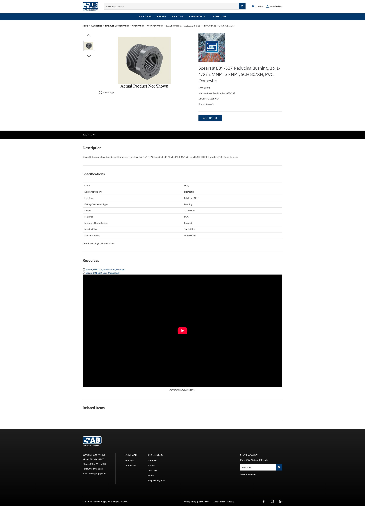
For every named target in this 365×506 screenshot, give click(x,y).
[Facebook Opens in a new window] (263, 501)
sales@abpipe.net (97, 473)
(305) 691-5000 (98, 464)
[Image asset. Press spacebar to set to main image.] (89, 46)
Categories (96, 26)
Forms (151, 475)
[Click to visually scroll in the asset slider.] (89, 35)
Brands (161, 16)
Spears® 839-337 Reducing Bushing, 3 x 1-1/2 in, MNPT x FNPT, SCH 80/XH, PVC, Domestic (200, 26)
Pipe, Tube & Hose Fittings (117, 26)
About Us (177, 16)
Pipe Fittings (138, 26)
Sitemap (231, 501)
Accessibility (219, 501)
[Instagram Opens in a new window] (272, 501)
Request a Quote (156, 480)
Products (145, 16)
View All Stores (248, 474)
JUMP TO (88, 134)
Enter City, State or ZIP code (254, 460)
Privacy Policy (189, 501)
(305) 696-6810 (95, 468)
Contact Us (219, 16)
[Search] (242, 6)
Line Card (152, 470)
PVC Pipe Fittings (155, 26)
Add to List (210, 118)
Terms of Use (204, 501)
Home (85, 26)
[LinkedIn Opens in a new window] (280, 501)
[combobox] (171, 6)
